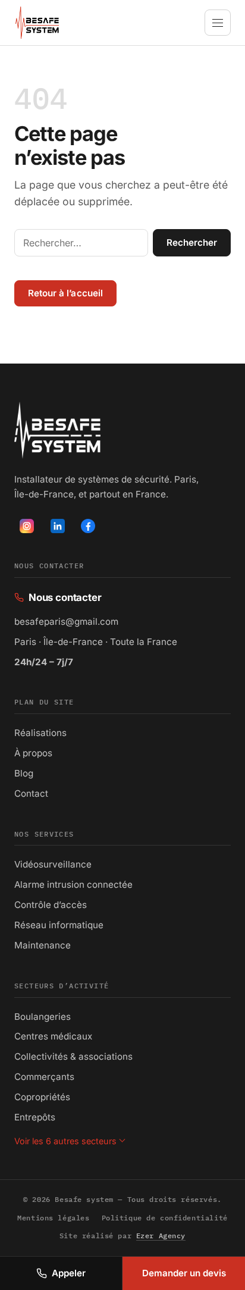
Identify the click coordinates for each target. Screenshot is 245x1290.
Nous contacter (58, 598)
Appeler (69, 1273)
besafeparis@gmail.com (66, 621)
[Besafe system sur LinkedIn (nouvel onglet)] (57, 526)
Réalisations (40, 732)
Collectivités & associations (73, 1056)
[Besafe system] (37, 22)
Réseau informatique (58, 925)
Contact (31, 793)
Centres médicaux (53, 1036)
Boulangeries (42, 1016)
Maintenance (42, 945)
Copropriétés (42, 1097)
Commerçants (44, 1076)
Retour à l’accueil (65, 293)
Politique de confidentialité (165, 1217)
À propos (33, 753)
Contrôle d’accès (50, 904)
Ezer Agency (161, 1235)
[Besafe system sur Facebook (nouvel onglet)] (88, 526)
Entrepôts (34, 1117)
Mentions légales (53, 1217)
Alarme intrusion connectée (73, 884)
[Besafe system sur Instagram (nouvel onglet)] (26, 526)
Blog (23, 773)
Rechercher (192, 242)
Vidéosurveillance (53, 864)
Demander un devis (184, 1273)
